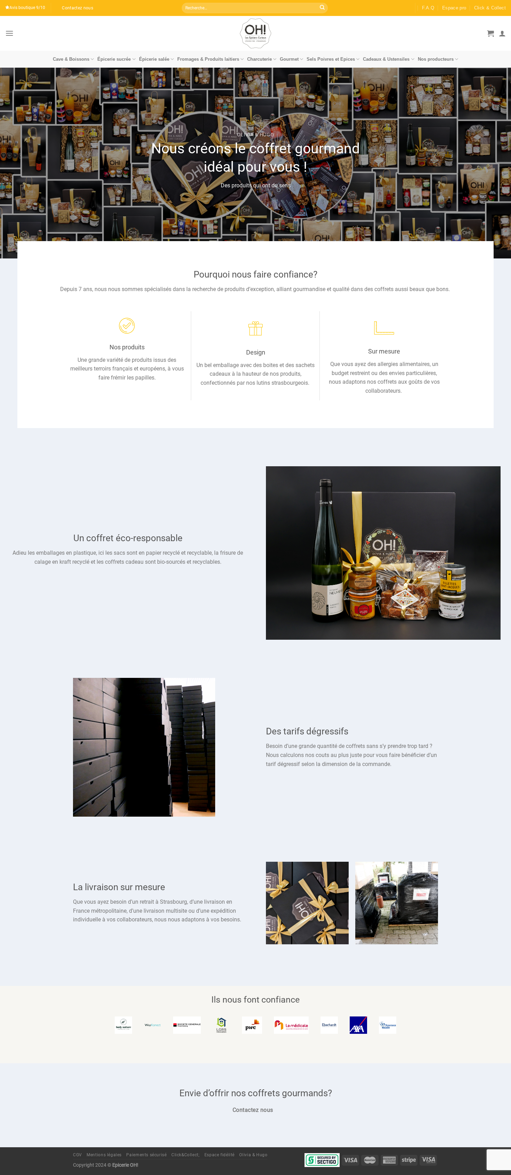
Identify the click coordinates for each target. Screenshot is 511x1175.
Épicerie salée (154, 59)
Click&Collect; (185, 1154)
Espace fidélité (219, 1154)
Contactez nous (77, 8)
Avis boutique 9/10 (27, 7)
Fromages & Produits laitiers (208, 59)
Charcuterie (259, 59)
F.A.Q (428, 7)
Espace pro (454, 7)
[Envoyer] (322, 8)
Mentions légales (104, 1154)
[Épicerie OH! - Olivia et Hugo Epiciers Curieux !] (255, 33)
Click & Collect (490, 7)
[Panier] (490, 33)
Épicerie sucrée (114, 59)
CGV (77, 1154)
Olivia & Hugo (253, 1154)
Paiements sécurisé (146, 1154)
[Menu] (9, 33)
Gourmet (289, 59)
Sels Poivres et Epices (331, 59)
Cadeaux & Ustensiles (386, 59)
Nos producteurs (436, 59)
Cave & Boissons (71, 59)
